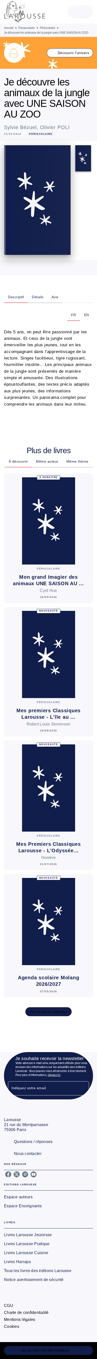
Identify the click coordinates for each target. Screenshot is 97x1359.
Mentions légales (19, 1319)
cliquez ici (54, 1075)
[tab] (16, 297)
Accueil (8, 28)
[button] (70, 52)
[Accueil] (25, 12)
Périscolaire (47, 28)
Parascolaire (26, 28)
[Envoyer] (83, 1088)
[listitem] (8, 1174)
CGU (8, 1305)
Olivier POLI (55, 127)
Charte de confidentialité (26, 1312)
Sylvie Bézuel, (22, 127)
